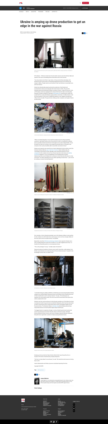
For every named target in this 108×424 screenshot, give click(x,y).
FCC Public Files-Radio (62, 402)
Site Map (59, 414)
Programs (40, 11)
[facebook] (74, 404)
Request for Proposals (47, 405)
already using (56, 306)
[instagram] (74, 406)
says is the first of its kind (52, 150)
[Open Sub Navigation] (24, 11)
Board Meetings (46, 403)
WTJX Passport (60, 411)
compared (36, 153)
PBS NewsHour (46, 412)
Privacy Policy (60, 403)
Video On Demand (46, 410)
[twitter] (74, 411)
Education (33, 11)
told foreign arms (57, 93)
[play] (20, 8)
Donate (86, 3)
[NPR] (54, 421)
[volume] (24, 8)
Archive (44, 411)
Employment (45, 404)
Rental (59, 413)
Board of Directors (46, 402)
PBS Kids (47, 11)
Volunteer (59, 412)
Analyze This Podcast (47, 414)
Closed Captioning (61, 404)
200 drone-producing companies (51, 241)
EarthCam (45, 415)
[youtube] (74, 409)
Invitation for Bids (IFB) (62, 415)
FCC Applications (61, 405)
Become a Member (61, 410)
